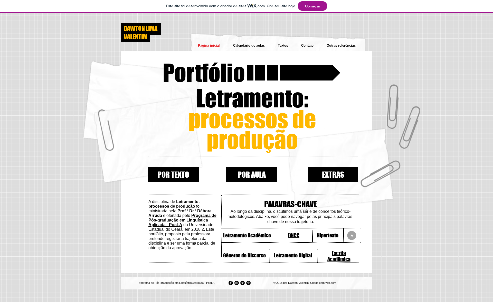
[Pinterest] (248, 283)
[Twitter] (242, 283)
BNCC (293, 235)
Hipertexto (327, 235)
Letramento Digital (293, 255)
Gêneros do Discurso (244, 255)
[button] (250, 72)
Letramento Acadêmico (247, 235)
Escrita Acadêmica (338, 256)
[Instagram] (236, 283)
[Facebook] (231, 283)
